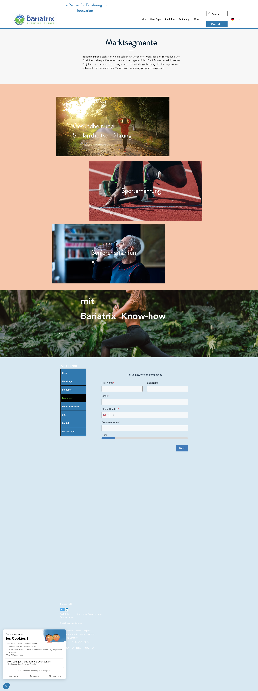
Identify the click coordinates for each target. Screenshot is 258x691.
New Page (67, 381)
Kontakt (66, 423)
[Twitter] (62, 609)
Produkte (67, 389)
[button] (170, 19)
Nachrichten (68, 431)
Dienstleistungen (71, 406)
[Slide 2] (130, 349)
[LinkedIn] (66, 609)
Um (64, 414)
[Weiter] (241, 323)
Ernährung (67, 397)
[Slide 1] (127, 349)
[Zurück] (16, 323)
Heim (64, 372)
